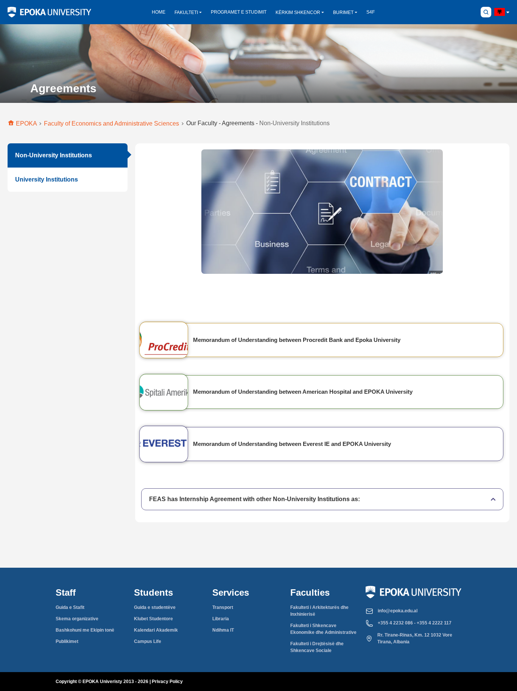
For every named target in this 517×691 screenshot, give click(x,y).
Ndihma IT (223, 630)
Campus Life (147, 641)
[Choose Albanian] (499, 12)
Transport (222, 607)
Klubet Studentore (153, 618)
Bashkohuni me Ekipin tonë (85, 630)
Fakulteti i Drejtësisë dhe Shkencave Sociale (317, 647)
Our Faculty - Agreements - (258, 123)
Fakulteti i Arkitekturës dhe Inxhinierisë (319, 611)
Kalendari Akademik (156, 630)
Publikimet (67, 641)
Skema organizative (77, 618)
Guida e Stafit (70, 607)
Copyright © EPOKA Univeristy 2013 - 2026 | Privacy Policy (119, 681)
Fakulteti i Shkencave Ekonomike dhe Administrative (323, 629)
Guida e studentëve (155, 607)
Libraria (220, 618)
